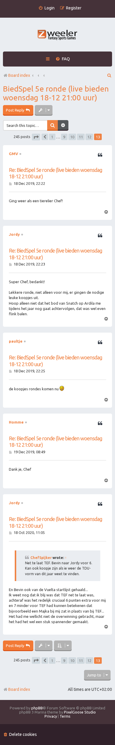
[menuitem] (46, 8)
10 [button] (72, 137)
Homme (16, 422)
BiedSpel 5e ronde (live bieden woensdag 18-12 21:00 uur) (56, 93)
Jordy (14, 234)
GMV (13, 154)
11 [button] (81, 137)
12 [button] (89, 137)
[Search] (52, 125)
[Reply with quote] (100, 155)
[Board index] (57, 35)
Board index (19, 689)
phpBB (37, 708)
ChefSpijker (41, 558)
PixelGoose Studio (80, 712)
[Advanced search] (63, 125)
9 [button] (64, 137)
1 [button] (52, 137)
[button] (36, 137)
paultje (15, 341)
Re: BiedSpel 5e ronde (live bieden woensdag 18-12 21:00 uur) (55, 173)
